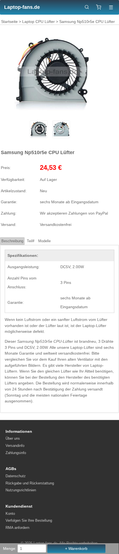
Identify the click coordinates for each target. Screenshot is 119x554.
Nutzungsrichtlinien (21, 490)
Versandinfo (15, 446)
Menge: (9, 548)
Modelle (44, 241)
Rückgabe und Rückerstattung (30, 483)
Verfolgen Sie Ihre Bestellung (29, 520)
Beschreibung (12, 241)
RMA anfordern (17, 528)
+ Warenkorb (76, 548)
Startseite (9, 21)
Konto (10, 513)
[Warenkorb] (99, 7)
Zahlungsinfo (16, 453)
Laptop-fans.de (22, 7)
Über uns (13, 438)
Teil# (30, 241)
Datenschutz (16, 476)
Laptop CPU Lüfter (38, 21)
